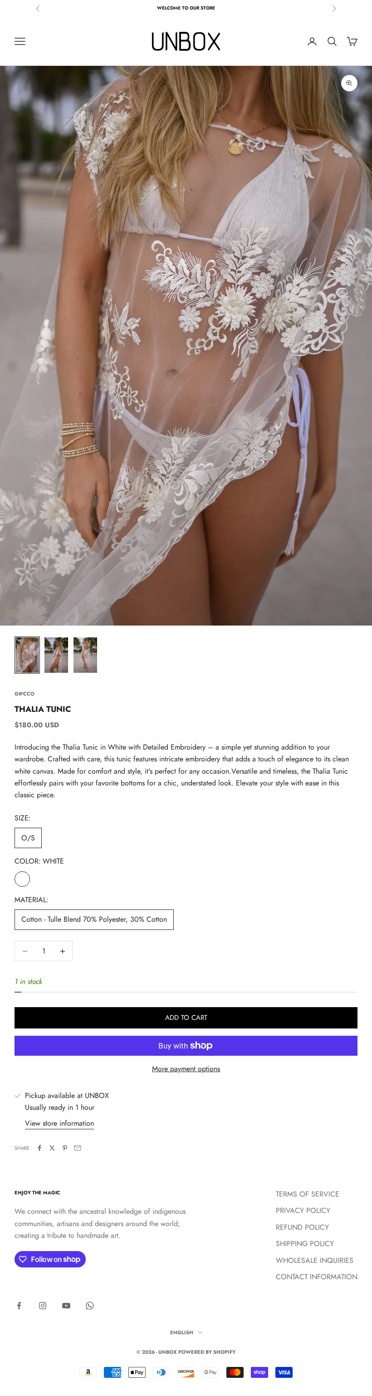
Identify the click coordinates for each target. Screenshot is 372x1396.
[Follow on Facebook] (19, 1305)
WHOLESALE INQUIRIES (314, 1260)
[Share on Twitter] (52, 1148)
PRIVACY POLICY (303, 1210)
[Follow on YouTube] (66, 1305)
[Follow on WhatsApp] (89, 1305)
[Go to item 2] (56, 655)
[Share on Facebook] (39, 1148)
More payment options (186, 1068)
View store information (59, 1123)
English (181, 1332)
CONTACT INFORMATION (316, 1277)
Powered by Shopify (206, 1352)
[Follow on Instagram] (42, 1305)
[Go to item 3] (85, 655)
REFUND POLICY (302, 1227)
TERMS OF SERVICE (307, 1194)
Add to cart (186, 1018)
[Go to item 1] (27, 655)
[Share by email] (77, 1148)
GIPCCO (24, 693)
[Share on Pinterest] (65, 1148)
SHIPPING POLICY (305, 1243)
